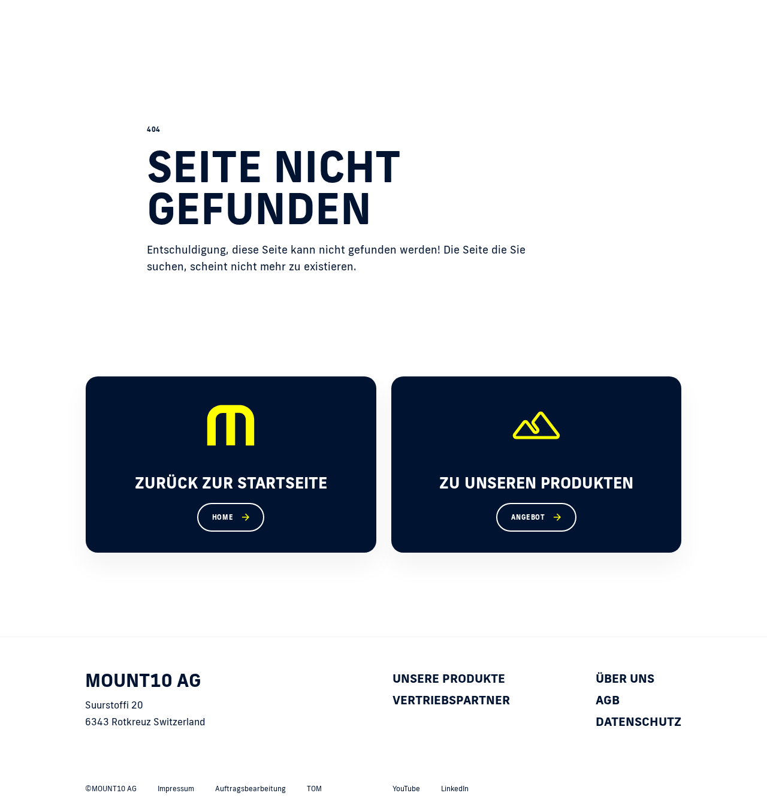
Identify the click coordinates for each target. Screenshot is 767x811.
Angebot (528, 517)
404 (154, 129)
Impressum (176, 788)
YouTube (406, 788)
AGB (608, 699)
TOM (314, 788)
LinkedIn (455, 788)
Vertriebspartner (451, 699)
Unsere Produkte (448, 678)
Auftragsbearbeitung (250, 788)
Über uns (625, 678)
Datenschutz (638, 721)
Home (222, 517)
